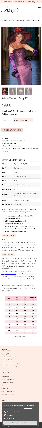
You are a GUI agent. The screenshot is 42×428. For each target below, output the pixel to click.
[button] (4, 91)
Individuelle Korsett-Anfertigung (10, 363)
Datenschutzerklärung (7, 391)
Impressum (4, 388)
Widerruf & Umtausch (7, 382)
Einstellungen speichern (20, 423)
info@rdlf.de (20, 1)
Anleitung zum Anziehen (8, 357)
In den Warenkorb (12, 130)
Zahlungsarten (5, 376)
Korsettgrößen (5, 354)
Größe (3, 120)
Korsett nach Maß (6, 360)
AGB (2, 385)
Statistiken (11, 415)
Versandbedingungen (7, 379)
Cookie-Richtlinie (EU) (7, 394)
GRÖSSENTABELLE (8, 235)
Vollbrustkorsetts (15, 146)
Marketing (10, 418)
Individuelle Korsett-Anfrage (9, 366)
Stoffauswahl (8, 254)
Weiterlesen (28, 408)
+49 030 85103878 (8, 1)
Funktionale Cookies (14, 412)
